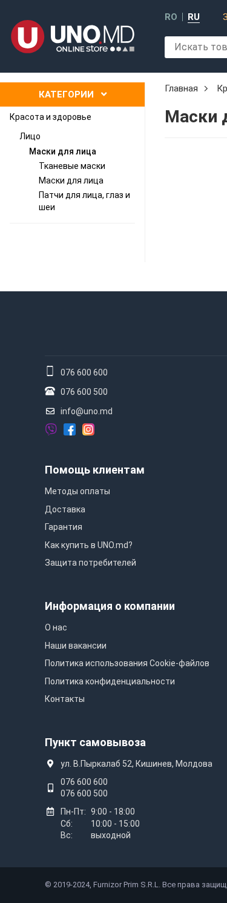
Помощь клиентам (95, 469)
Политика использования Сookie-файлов (127, 663)
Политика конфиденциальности (110, 681)
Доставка (65, 509)
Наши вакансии (76, 645)
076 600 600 (84, 372)
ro (171, 17)
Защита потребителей (90, 562)
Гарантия (63, 527)
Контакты (65, 699)
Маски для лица (62, 151)
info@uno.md (87, 411)
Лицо (30, 136)
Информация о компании (110, 606)
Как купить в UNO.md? (89, 545)
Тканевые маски (72, 166)
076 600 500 (84, 392)
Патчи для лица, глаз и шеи (84, 201)
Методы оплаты (77, 491)
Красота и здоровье (50, 117)
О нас (56, 627)
